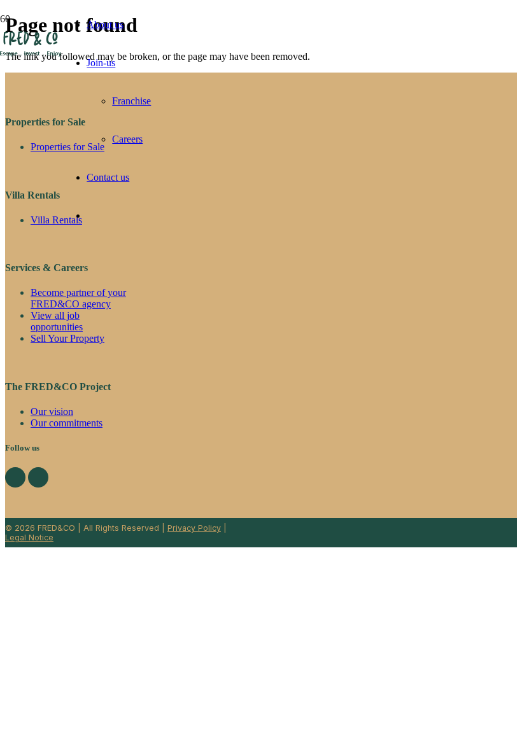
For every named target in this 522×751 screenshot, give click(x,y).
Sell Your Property (67, 338)
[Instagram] (38, 477)
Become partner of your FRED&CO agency (78, 298)
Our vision (52, 411)
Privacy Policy (194, 528)
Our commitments (66, 423)
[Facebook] (15, 477)
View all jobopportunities (57, 321)
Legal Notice (29, 537)
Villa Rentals (56, 219)
